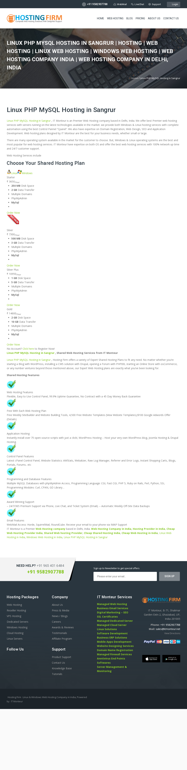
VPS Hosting (14, 616)
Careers (56, 621)
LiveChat (139, 4)
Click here (28, 348)
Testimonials (59, 633)
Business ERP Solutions (112, 637)
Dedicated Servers (17, 621)
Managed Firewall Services (114, 654)
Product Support (61, 657)
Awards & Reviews (63, 627)
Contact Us (171, 18)
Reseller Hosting (16, 610)
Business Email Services (112, 608)
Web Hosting (115, 18)
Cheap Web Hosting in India (140, 533)
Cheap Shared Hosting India (102, 533)
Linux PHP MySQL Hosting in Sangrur (61, 110)
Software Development (112, 633)
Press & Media (60, 610)
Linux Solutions (107, 629)
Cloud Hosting (15, 633)
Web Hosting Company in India (111, 529)
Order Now (13, 212)
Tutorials (57, 674)
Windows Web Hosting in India (44, 537)
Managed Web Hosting (112, 604)
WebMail (122, 4)
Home (100, 18)
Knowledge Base (62, 668)
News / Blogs (60, 616)
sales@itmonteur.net (168, 629)
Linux (14, 173)
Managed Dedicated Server (115, 620)
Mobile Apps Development (114, 641)
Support (156, 4)
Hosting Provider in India (149, 529)
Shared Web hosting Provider (63, 533)
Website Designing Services (115, 646)
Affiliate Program (62, 638)
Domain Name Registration (115, 650)
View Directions (172, 633)
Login (174, 4)
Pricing (140, 18)
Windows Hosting (17, 627)
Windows (27, 173)
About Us (154, 18)
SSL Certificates (107, 616)
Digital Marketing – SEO (112, 612)
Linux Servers (14, 638)
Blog (129, 18)
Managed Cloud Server (112, 625)
